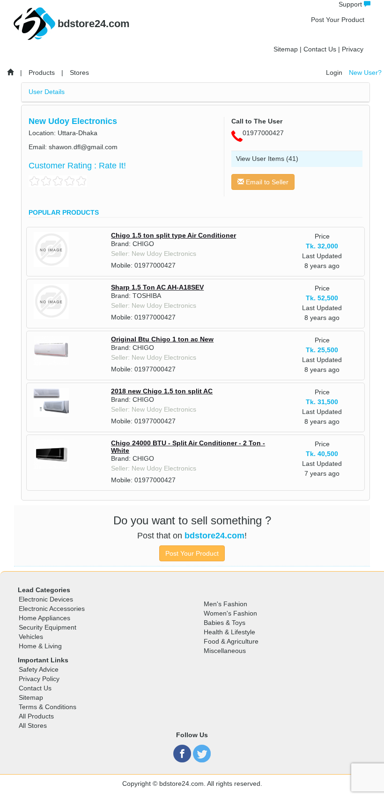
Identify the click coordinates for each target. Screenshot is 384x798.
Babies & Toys (224, 622)
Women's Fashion (230, 613)
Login (334, 72)
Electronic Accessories (52, 608)
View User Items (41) (267, 158)
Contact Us (319, 49)
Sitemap (285, 49)
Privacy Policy (39, 678)
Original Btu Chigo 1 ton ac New (162, 339)
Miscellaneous (225, 650)
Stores (79, 72)
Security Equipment (47, 627)
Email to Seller (266, 182)
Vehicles (31, 636)
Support (351, 4)
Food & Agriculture (231, 641)
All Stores (33, 725)
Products (42, 72)
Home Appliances (44, 618)
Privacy (352, 49)
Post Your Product (337, 19)
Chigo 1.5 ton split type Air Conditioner (173, 235)
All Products (36, 716)
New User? (365, 72)
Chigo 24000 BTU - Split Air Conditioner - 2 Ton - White (188, 446)
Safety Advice (39, 669)
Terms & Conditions (47, 707)
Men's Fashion (225, 604)
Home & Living (40, 646)
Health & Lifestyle (229, 632)
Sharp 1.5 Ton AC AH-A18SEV (157, 287)
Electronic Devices (46, 599)
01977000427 (155, 265)
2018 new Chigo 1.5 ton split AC (162, 391)
